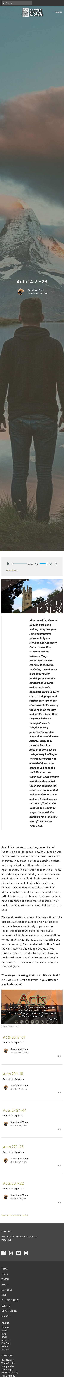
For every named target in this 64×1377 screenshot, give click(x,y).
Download (11, 570)
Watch (5, 1279)
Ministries (7, 1355)
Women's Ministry (9, 1372)
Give (3, 1295)
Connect (6, 1289)
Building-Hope (10, 1300)
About (5, 1284)
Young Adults (7, 1366)
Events (5, 1305)
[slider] (19, 563)
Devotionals (9, 1310)
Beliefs (4, 1346)
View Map (6, 1239)
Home (4, 1268)
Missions (5, 1349)
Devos (4, 1337)
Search (5, 1316)
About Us (5, 1340)
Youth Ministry (8, 1363)
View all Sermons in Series (14, 1215)
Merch (4, 1330)
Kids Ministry (7, 1360)
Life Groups (7, 1369)
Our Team (6, 1343)
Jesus (4, 1274)
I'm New (5, 1327)
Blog (3, 1334)
